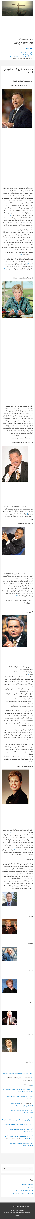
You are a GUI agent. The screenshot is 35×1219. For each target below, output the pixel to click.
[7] (9, 433)
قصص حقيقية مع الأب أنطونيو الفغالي (22, 1193)
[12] (15, 850)
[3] (23, 222)
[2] (10, 215)
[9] (17, 595)
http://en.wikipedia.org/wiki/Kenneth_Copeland (17, 1073)
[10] (28, 674)
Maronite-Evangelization (22, 41)
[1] (9, 205)
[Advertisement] (17, 26)
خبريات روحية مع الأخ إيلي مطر (24, 1190)
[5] (28, 264)
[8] (27, 514)
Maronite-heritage (27, 1184)
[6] (4, 269)
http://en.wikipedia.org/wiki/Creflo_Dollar (18, 1124)
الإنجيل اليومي (29, 1187)
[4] (21, 254)
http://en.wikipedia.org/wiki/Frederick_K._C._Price (17, 1120)
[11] (11, 832)
